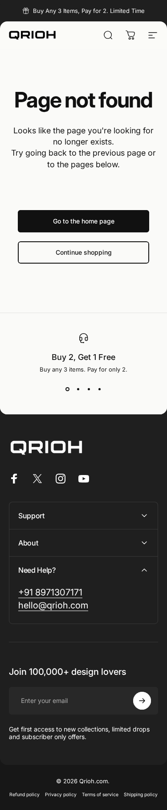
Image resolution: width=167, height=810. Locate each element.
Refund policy (24, 795)
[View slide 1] (67, 389)
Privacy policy (61, 795)
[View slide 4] (99, 389)
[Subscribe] (142, 701)
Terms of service (100, 795)
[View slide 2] (78, 389)
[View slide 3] (89, 389)
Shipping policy (141, 795)
